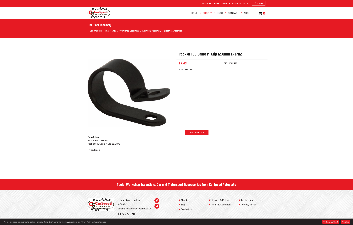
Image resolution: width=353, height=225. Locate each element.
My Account (247, 200)
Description (93, 137)
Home (194, 13)
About (248, 13)
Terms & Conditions (221, 204)
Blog (220, 13)
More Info (345, 222)
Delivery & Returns (220, 200)
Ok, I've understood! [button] (330, 222)
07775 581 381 (242, 3)
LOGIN (260, 3)
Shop (206, 13)
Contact (233, 13)
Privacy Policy (248, 204)
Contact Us (186, 209)
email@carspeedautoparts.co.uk (134, 208)
